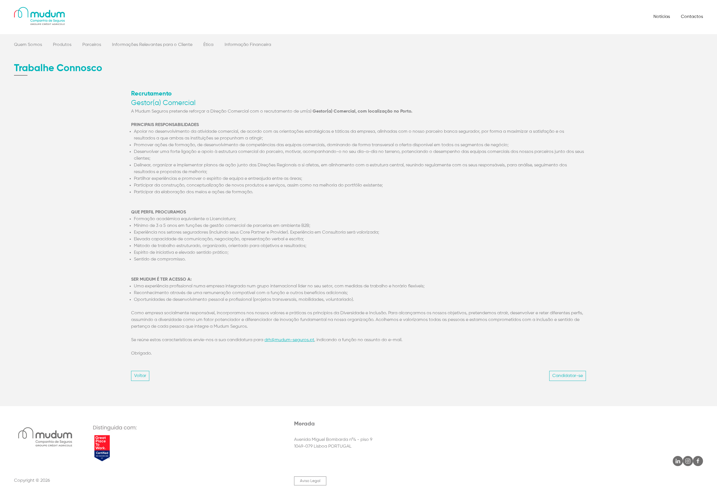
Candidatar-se (567, 376)
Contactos (692, 17)
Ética (208, 45)
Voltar (140, 376)
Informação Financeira (248, 45)
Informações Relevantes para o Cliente (152, 45)
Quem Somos (28, 45)
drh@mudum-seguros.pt (289, 340)
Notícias (661, 17)
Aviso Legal (310, 481)
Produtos (62, 45)
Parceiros (91, 45)
